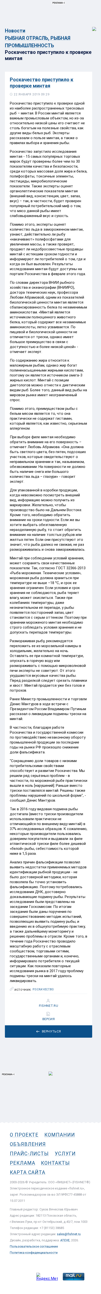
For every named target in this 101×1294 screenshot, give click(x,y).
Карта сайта (27, 1172)
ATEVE (65, 1240)
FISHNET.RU (48, 1006)
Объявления (28, 1144)
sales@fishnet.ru (69, 1234)
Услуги (65, 1153)
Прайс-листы (29, 1153)
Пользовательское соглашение (34, 1246)
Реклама (22, 1163)
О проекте (24, 1135)
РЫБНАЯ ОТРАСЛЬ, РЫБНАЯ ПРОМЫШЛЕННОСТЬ (37, 41)
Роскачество (43, 989)
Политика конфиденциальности (34, 1252)
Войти (91, 26)
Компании (59, 1135)
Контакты (55, 1163)
